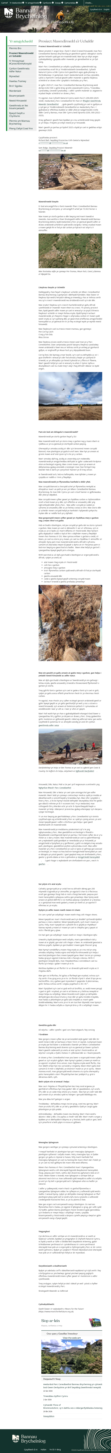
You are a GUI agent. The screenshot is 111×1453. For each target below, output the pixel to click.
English (107, 9)
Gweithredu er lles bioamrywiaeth (18, 107)
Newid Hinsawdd (18, 100)
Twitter (14, 1450)
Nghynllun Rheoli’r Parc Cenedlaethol (55, 787)
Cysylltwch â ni (96, 9)
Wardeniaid (15, 90)
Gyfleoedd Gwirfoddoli (85, 771)
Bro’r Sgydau (15, 85)
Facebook (20, 1450)
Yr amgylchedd (32, 2)
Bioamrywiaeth (17, 95)
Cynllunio (47, 2)
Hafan (43, 1449)
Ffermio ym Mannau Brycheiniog (19, 122)
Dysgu (58, 2)
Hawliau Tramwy (17, 81)
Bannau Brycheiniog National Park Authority (38, 15)
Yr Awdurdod (16, 2)
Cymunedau (70, 2)
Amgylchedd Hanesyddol (89, 857)
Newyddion (48, 1416)
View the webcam (72, 1337)
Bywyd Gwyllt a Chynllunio (17, 114)
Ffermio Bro (15, 48)
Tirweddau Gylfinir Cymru (55, 1396)
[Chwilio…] (95, 2)
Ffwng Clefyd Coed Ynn (21, 128)
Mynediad (14, 76)
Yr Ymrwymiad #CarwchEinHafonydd (20, 62)
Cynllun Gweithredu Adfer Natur (19, 70)
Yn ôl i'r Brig (55, 1449)
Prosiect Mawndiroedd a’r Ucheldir (21, 55)
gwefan (42, 864)
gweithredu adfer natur (49, 725)
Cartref (4, 2)
